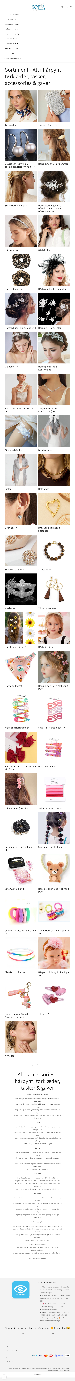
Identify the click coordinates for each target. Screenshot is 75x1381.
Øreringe (10, 527)
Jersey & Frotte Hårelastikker (20, 930)
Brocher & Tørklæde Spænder (49, 529)
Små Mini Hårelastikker (50, 846)
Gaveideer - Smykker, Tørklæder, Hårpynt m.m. (18, 165)
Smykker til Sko (13, 569)
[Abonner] (53, 1333)
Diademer (10, 366)
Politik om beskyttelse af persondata (41, 1368)
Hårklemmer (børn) (15, 808)
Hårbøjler (10, 250)
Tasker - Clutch (46, 125)
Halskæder (44, 488)
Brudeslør (43, 450)
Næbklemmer (45, 766)
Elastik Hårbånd (13, 972)
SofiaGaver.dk (16, 1368)
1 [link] (32, 1065)
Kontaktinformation (53, 1370)
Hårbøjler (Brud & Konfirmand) (48, 368)
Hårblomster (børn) (15, 647)
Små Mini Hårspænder (50, 727)
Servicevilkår (56, 1368)
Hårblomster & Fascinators (52, 289)
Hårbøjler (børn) (47, 647)
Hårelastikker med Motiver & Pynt (53, 890)
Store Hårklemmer (15, 205)
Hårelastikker (12, 289)
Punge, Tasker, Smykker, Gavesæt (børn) (18, 1016)
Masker (9, 608)
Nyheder (9, 1055)
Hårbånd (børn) (13, 685)
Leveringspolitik (66, 1368)
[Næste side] (43, 1065)
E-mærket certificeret (49, 1309)
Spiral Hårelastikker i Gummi (54, 930)
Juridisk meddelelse (65, 1370)
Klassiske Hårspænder (17, 727)
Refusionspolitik (26, 1368)
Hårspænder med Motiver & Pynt (53, 687)
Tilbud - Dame (46, 608)
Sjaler (8, 488)
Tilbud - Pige (45, 1014)
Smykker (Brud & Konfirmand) (47, 410)
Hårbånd (43, 250)
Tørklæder (10, 125)
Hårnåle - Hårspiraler (49, 327)
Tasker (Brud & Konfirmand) (20, 408)
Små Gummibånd (14, 888)
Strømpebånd (12, 450)
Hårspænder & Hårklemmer (53, 163)
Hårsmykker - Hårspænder (19, 327)
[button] (4, 7)
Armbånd (43, 569)
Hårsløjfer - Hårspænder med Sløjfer (21, 768)
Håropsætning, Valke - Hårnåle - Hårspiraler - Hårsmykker (50, 208)
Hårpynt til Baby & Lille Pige (53, 972)
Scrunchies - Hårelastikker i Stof (20, 848)
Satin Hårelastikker (48, 808)
